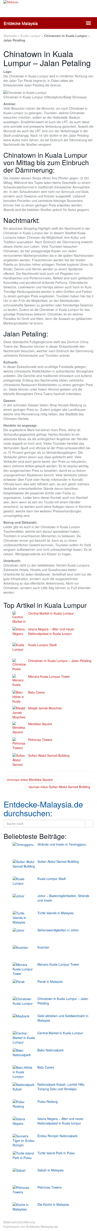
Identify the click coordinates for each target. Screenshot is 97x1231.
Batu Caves (36, 692)
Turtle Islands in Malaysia (55, 913)
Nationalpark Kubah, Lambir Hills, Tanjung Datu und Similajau (61, 1086)
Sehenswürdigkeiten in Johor (58, 930)
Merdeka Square (40, 724)
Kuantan (43, 947)
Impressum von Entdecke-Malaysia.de (30, 1226)
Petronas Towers (40, 739)
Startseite (10, 35)
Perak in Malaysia (50, 981)
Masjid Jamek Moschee (45, 708)
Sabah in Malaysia (50, 1170)
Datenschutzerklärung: (19, 1222)
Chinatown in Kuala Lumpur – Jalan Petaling (59, 660)
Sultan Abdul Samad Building (48, 755)
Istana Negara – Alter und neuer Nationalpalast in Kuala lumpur (51, 631)
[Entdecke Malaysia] (48, 11)
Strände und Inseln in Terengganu (61, 844)
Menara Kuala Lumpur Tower (49, 676)
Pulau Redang (47, 1101)
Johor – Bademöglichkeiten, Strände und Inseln (63, 897)
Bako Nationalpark (50, 1050)
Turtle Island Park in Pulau (56, 1153)
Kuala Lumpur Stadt (42, 645)
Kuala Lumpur (31, 35)
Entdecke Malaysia (21, 23)
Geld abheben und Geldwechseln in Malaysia (62, 1018)
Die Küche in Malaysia (53, 1204)
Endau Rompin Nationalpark (57, 1136)
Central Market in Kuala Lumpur (51, 613)
